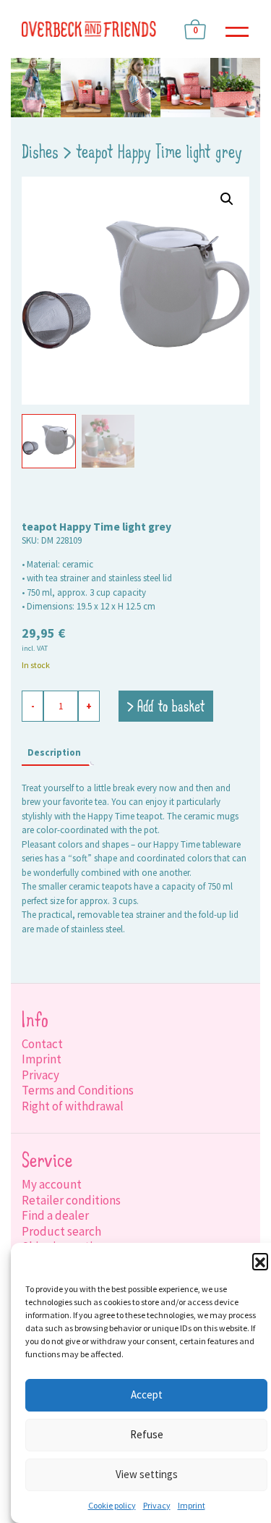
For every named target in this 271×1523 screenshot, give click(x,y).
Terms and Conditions (78, 1090)
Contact (42, 1044)
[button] (260, 1261)
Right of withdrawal (73, 1106)
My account (52, 1184)
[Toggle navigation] (237, 29)
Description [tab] (54, 752)
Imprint (191, 1505)
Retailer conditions (71, 1200)
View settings (147, 1474)
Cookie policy (112, 1505)
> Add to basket (165, 707)
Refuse (146, 1434)
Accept (147, 1394)
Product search (61, 1231)
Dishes (40, 153)
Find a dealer (55, 1215)
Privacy (157, 1505)
